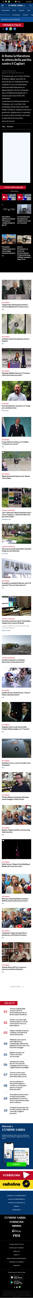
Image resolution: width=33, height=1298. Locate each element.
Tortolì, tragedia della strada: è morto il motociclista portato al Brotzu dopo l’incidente (18, 1011)
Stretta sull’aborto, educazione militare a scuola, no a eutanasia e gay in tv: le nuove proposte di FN (18, 1085)
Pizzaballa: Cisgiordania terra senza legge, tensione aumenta (8, 250)
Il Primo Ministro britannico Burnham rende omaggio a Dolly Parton (15, 798)
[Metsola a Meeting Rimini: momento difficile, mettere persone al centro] (16, 884)
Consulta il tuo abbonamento (16, 1195)
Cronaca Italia (12, 25)
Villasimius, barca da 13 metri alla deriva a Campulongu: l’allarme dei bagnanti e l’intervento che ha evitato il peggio (19, 1043)
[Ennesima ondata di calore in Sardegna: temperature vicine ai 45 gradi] (16, 606)
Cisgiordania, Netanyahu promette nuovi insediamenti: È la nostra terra (15, 306)
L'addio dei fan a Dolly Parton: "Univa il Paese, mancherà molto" (16, 694)
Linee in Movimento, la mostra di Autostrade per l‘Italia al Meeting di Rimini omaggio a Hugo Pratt (24, 253)
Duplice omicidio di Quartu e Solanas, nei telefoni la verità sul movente (19, 1032)
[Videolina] (16, 1175)
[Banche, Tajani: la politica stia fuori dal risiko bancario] (16, 815)
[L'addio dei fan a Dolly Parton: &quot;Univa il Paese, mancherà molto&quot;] (16, 678)
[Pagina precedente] (23, 986)
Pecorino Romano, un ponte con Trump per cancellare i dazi (16, 407)
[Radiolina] (16, 1184)
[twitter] (3, 1)
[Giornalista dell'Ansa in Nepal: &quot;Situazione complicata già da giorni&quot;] (9, 209)
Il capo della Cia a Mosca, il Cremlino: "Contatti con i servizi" (15, 443)
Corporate (16, 1265)
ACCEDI (29, 2)
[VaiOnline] (16, 1231)
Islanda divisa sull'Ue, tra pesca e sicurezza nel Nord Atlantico (14, 968)
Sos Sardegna (16, 15)
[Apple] (16, 1277)
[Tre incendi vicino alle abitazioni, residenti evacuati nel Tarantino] (24, 209)
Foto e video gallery (14, 187)
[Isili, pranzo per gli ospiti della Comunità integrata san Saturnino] (16, 534)
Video (14, 10)
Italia (28, 10)
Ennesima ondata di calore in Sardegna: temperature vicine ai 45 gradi (16, 622)
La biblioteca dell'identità (16, 1202)
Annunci (16, 1206)
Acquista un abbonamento (16, 1199)
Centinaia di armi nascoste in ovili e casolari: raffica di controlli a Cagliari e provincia (19, 1110)
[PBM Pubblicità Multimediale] (16, 1235)
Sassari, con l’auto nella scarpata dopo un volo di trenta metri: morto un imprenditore (18, 1022)
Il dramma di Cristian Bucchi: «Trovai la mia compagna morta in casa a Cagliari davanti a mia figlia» (19, 1064)
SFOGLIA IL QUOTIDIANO (10, 19)
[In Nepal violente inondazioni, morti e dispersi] (16, 324)
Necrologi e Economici (16, 1247)
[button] (3, 28)
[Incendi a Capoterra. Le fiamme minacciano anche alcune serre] (16, 645)
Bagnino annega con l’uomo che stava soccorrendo (17, 1054)
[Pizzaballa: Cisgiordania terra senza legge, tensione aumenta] (9, 239)
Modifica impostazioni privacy (16, 1258)
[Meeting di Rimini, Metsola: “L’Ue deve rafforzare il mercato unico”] (16, 358)
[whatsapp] (9, 1)
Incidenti (25, 15)
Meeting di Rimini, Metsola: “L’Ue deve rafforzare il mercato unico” (16, 374)
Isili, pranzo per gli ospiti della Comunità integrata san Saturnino (16, 550)
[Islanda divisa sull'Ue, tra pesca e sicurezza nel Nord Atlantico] (16, 952)
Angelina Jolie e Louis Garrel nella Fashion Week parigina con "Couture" (16, 728)
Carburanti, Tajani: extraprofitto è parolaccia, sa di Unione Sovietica (14, 934)
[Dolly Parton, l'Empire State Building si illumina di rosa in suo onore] (16, 849)
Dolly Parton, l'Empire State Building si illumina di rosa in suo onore (16, 865)
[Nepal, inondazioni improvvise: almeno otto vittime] (16, 461)
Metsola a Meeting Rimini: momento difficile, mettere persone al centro (15, 900)
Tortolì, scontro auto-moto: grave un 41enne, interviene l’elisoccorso (18, 1074)
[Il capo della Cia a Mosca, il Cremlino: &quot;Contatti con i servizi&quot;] (16, 427)
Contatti (16, 1255)
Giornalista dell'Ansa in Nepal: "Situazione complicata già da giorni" (8, 221)
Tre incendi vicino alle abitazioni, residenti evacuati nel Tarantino (24, 220)
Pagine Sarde (17, 1209)
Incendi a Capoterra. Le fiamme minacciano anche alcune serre (13, 661)
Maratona (10, 126)
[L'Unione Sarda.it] (16, 5)
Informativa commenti (16, 1262)
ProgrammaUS (5, 10)
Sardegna (21, 10)
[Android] (16, 1282)
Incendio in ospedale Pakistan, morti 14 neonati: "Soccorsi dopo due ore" (16, 584)
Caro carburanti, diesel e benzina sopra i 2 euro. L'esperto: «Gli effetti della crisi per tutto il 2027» (16, 515)
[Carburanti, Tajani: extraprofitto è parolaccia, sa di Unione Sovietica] (16, 918)
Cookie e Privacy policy (16, 1244)
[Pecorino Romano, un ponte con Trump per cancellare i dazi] (16, 391)
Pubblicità (16, 1251)
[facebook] (6, 1)
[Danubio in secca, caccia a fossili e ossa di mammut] (16, 748)
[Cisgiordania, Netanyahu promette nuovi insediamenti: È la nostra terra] (16, 290)
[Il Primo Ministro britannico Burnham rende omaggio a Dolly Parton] (16, 782)
